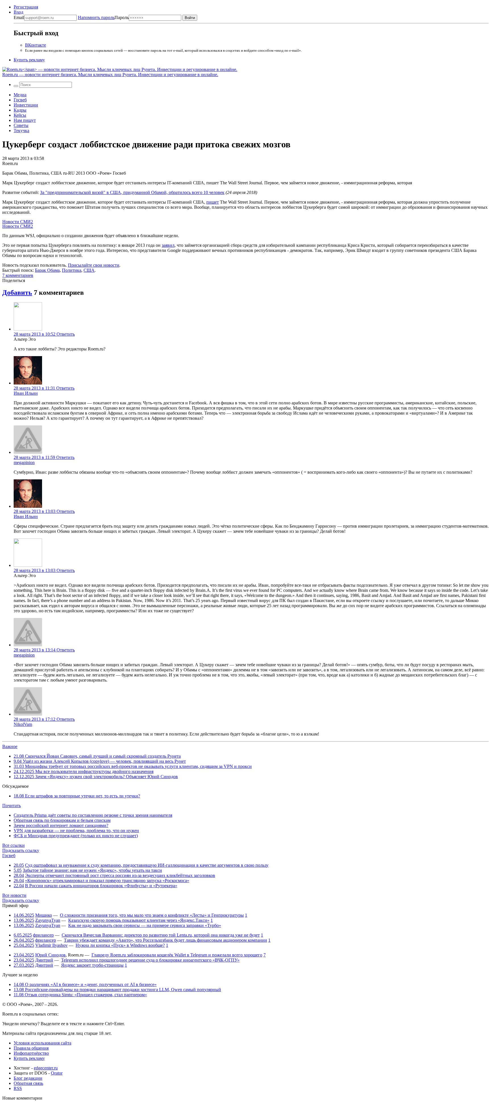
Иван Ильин (26, 393)
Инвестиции (26, 105)
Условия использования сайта (42, 1043)
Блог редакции (28, 1078)
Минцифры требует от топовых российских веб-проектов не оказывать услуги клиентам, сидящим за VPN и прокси (133, 766)
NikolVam (23, 724)
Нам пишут (25, 120)
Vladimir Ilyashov (51, 945)
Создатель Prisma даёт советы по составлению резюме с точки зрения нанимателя (93, 815)
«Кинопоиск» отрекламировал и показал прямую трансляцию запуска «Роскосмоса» (107, 880)
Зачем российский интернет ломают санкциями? (61, 825)
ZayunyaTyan (47, 920)
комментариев (17, 275)
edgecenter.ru (46, 1068)
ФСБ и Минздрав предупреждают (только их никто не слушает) (76, 835)
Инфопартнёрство (31, 1053)
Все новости (14, 895)
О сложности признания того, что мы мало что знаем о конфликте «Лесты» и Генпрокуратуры (152, 915)
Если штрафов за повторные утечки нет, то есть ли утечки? (77, 795)
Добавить (17, 292)
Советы (21, 125)
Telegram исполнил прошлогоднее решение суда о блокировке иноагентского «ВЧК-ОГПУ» (150, 960)
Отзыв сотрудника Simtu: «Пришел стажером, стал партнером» (80, 994)
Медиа (20, 94)
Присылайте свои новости (93, 265)
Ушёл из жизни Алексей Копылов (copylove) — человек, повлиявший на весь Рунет (100, 761)
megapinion (24, 462)
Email (19, 17)
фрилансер (43, 935)
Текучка (21, 130)
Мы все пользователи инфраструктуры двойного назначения (83, 771)
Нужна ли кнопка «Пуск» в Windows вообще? (120, 945)
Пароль (103, 17)
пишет (212, 202)
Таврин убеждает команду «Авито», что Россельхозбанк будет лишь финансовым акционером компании (165, 940)
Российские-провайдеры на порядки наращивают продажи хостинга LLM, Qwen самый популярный (117, 989)
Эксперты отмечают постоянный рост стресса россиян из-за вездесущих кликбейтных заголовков (120, 875)
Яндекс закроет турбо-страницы (92, 965)
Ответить (66, 334)
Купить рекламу (29, 59)
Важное (9, 746)
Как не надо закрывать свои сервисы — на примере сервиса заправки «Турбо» (144, 925)
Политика (71, 270)
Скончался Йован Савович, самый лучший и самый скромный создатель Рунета (97, 756)
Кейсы (20, 115)
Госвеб (20, 99)
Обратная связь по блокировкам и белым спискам (62, 820)
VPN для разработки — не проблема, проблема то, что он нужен (76, 830)
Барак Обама (47, 270)
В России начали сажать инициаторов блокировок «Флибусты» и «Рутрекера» (101, 885)
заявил (168, 245)
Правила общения (31, 1048)
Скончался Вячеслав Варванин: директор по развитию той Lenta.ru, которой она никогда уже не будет (161, 935)
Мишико (43, 915)
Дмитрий (44, 960)
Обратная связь (28, 1083)
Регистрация (26, 7)
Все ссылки (13, 845)
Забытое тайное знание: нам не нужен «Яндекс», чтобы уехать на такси (92, 870)
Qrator (57, 1073)
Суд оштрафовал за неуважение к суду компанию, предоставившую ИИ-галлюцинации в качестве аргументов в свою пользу (147, 865)
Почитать (11, 805)
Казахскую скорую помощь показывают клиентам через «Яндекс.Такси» (138, 920)
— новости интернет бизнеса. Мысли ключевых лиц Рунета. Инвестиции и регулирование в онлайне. (110, 74)
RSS (18, 1088)
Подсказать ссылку (20, 850)
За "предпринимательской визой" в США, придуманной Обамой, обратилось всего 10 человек (132, 192)
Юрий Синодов (50, 954)
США (89, 270)
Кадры (20, 110)
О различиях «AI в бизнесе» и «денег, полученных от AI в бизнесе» (85, 984)
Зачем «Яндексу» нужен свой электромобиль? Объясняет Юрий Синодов (96, 776)
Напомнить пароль (96, 17)
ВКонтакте (35, 45)
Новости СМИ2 (17, 221)
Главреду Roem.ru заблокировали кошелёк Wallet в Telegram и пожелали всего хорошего (176, 954)
